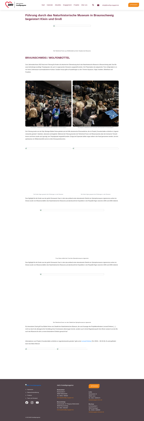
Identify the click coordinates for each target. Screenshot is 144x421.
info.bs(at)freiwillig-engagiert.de (65, 409)
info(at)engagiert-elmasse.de (96, 412)
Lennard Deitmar (86, 341)
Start (43, 5)
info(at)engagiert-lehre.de (95, 400)
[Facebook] (26, 402)
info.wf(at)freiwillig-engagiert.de (65, 397)
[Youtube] (37, 402)
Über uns (84, 5)
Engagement (67, 5)
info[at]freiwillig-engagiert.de (110, 5)
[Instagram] (32, 402)
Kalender (50, 5)
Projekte (76, 5)
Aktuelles (58, 5)
